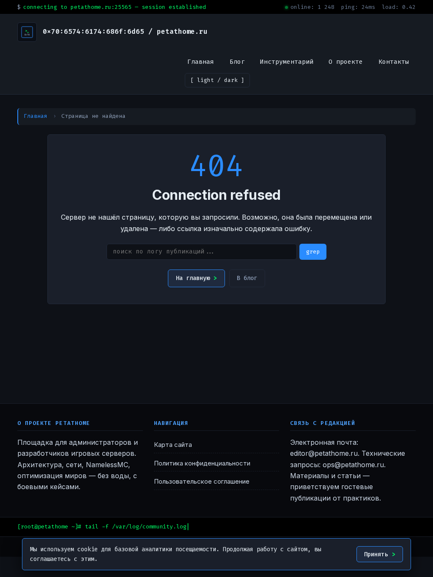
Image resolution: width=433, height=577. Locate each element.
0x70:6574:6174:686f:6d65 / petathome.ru (125, 31)
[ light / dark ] (217, 80)
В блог (247, 278)
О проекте (346, 61)
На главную (193, 278)
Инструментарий (286, 61)
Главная (200, 61)
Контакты (393, 61)
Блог (237, 61)
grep (313, 251)
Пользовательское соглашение (201, 481)
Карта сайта (173, 445)
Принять (376, 554)
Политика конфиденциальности (202, 463)
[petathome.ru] (27, 32)
